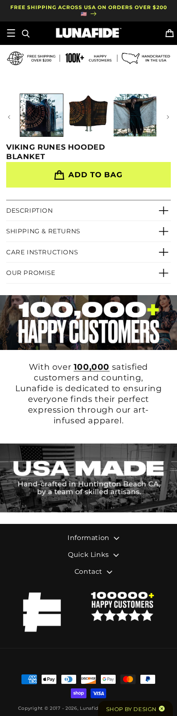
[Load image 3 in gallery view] (135, 115)
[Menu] (11, 33)
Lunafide (91, 708)
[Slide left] (9, 117)
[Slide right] (168, 117)
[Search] (25, 33)
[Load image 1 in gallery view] (41, 115)
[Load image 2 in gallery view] (88, 115)
